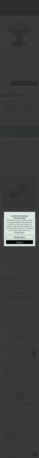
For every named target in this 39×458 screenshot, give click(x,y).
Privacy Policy (19, 232)
